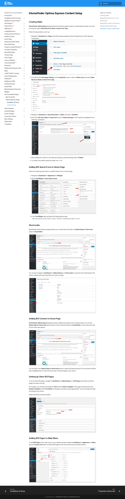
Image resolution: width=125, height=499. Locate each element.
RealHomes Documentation (13, 13)
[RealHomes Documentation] (8, 3)
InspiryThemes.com (74, 497)
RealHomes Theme (61, 497)
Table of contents (105, 13)
